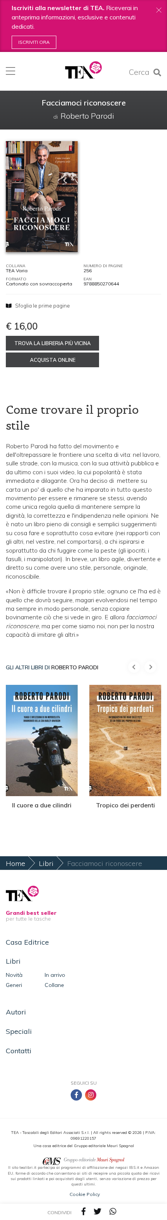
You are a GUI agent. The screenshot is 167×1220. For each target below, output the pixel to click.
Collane (54, 985)
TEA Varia (17, 270)
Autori (16, 1011)
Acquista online (52, 360)
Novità (14, 974)
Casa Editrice (27, 942)
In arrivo (55, 974)
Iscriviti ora (34, 42)
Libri (46, 863)
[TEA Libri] (83, 70)
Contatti (18, 1050)
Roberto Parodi (74, 667)
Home (15, 863)
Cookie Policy (85, 1194)
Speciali (19, 1031)
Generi (14, 985)
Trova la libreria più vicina (52, 343)
